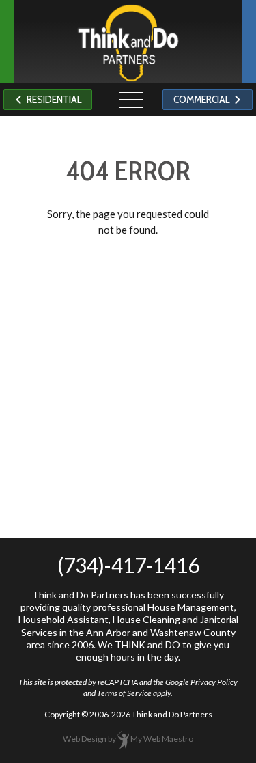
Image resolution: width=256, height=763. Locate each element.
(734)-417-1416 (128, 565)
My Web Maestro (161, 739)
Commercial (203, 99)
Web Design (84, 739)
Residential (52, 99)
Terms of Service (124, 693)
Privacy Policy (214, 682)
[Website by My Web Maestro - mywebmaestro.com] (123, 739)
